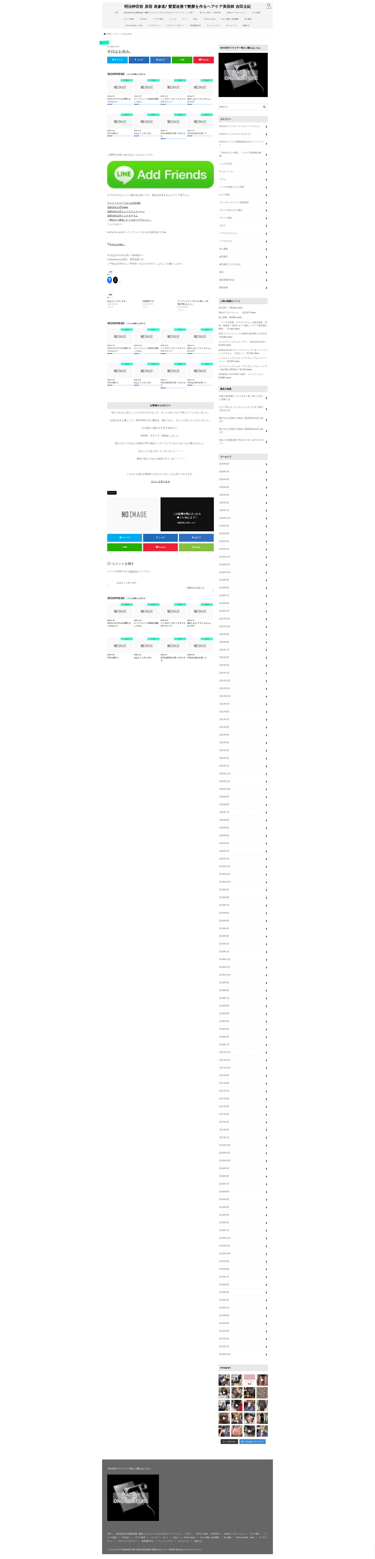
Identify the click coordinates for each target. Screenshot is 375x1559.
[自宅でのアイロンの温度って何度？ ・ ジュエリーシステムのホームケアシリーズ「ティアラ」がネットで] (249, 1418)
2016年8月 (224, 1176)
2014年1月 (224, 1346)
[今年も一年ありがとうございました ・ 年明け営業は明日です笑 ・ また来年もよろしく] (262, 1392)
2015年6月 (224, 1284)
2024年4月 (224, 526)
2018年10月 (225, 975)
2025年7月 (224, 471)
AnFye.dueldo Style (134, 25)
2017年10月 (225, 1068)
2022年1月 (224, 673)
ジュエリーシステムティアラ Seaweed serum (242, 342)
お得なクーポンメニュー (236, 13)
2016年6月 (224, 1191)
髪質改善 (223, 287)
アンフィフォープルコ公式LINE (124, 203)
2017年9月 (224, 1075)
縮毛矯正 (223, 256)
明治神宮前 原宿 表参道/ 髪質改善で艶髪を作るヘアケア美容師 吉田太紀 (187, 6)
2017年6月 (224, 1098)
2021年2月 (224, 758)
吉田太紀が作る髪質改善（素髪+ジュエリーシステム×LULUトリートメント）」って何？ (159, 13)
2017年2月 (224, 1130)
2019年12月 (225, 866)
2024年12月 (225, 518)
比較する (246, 25)
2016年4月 (224, 1207)
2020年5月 (224, 828)
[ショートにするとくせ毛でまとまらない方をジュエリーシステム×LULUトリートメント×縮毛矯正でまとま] (224, 1418)
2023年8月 (224, 588)
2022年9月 (224, 634)
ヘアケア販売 (158, 19)
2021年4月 (224, 742)
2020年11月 (224, 781)
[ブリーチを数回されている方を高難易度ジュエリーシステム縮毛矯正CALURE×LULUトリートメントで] (224, 1392)
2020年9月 (224, 797)
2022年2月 (224, 665)
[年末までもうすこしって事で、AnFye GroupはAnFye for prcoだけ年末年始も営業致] (262, 1418)
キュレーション (227, 171)
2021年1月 (224, 766)
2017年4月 (224, 1114)
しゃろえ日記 (225, 163)
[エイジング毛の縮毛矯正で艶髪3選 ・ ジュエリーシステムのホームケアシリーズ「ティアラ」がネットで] (237, 1392)
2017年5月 (224, 1106)
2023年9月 (224, 580)
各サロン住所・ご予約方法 (210, 13)
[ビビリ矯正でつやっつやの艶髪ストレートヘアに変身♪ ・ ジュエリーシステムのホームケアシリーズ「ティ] (224, 1431)
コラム (222, 179)
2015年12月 (225, 1238)
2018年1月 (224, 1044)
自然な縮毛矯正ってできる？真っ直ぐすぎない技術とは (241, 397)
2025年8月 (224, 464)
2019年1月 (224, 951)
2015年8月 (224, 1269)
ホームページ (231, 25)
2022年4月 (224, 657)
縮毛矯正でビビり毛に (230, 264)
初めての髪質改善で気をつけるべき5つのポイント (241, 441)
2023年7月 (224, 595)
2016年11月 (224, 1153)
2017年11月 (224, 1060)
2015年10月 (225, 1253)
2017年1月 (224, 1137)
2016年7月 (224, 1184)
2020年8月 (224, 804)
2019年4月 (224, 928)
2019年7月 (224, 905)
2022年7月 (224, 650)
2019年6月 (224, 913)
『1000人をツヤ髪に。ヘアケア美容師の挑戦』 (240, 154)
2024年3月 (224, 533)
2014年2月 (224, 1339)
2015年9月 (224, 1261)
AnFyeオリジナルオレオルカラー (235, 134)
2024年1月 (224, 549)
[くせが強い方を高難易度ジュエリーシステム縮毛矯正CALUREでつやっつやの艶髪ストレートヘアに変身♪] (224, 1380)
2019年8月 (224, 897)
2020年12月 (225, 773)
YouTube (143, 19)
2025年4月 (224, 487)
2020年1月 (224, 859)
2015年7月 (224, 1277)
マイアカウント (155, 25)
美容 (221, 272)
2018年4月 (224, 1021)
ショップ (172, 19)
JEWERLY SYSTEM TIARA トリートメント (241, 374)
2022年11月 (224, 619)
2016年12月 (225, 1145)
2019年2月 (224, 944)
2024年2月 (224, 541)
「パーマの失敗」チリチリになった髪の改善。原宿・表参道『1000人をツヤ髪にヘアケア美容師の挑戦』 (243, 325)
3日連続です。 (149, 301)
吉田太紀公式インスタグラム (122, 215)
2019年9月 (224, 889)
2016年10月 (225, 1160)
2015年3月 (224, 1300)
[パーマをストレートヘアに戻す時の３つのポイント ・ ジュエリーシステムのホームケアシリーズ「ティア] (262, 1405)
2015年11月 (224, 1246)
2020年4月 (224, 835)
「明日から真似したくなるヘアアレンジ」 (129, 220)
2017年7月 (224, 1091)
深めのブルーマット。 (230, 312)
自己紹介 (223, 308)
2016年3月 (224, 1215)
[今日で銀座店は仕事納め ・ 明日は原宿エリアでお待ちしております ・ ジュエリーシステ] (224, 1405)
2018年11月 (224, 967)
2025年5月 (224, 479)
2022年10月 (225, 626)
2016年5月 (224, 1199)
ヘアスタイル (225, 241)
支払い (195, 19)
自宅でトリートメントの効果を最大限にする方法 (243, 333)
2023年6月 (224, 603)
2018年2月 (224, 1037)
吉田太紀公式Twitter (117, 207)
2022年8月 (224, 642)
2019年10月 (225, 882)
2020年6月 (224, 820)
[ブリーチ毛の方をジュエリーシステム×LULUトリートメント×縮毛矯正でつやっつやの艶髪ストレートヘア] (262, 1380)
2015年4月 (224, 1292)
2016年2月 (224, 1222)
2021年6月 (224, 727)
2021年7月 (224, 719)
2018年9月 (224, 982)
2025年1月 (224, 510)
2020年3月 (224, 843)
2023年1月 (224, 611)
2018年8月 (224, 990)
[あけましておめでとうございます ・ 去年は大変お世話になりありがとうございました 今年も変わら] (249, 1392)
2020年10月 (225, 789)
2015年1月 (224, 1308)
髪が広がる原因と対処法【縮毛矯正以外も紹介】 (241, 419)
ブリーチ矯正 (129, 19)
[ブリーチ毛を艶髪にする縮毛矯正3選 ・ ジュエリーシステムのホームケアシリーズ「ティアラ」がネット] (237, 1431)
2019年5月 (224, 921)
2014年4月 (224, 1323)
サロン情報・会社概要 (229, 19)
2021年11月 (224, 688)
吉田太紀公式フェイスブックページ (126, 211)
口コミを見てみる (160, 481)
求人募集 (247, 19)
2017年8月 (224, 1083)
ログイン (134, 571)
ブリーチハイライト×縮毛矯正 (234, 202)
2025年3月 (224, 495)
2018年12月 (225, 959)
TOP (116, 13)
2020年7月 (224, 812)
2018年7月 (224, 998)
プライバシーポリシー (175, 25)
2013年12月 (225, 1354)
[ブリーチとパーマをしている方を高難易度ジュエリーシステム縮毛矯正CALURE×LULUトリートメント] (249, 1431)
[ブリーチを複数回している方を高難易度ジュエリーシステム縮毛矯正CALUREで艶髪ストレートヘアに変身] (237, 1405)
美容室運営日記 (227, 280)
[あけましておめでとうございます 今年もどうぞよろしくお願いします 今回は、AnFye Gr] (249, 1380)
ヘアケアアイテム (228, 233)
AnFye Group (209, 19)
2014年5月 (224, 1315)
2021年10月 (225, 696)
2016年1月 (224, 1230)
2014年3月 (224, 1331)
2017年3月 (224, 1122)
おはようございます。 (117, 301)
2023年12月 (225, 557)
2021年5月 (224, 735)
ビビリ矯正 (256, 13)
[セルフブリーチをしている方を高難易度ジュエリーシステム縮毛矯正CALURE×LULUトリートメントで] (237, 1418)
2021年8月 (224, 711)
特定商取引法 (195, 25)
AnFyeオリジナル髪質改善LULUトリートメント (241, 143)
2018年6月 (224, 1006)
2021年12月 (225, 680)
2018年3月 (224, 1029)
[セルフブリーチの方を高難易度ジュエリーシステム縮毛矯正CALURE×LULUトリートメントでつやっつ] (249, 1405)
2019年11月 (224, 874)
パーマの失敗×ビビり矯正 (232, 187)
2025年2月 (224, 502)
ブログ (113, 493)
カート (184, 19)
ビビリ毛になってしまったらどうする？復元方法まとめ (241, 408)
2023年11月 (224, 564)
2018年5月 (224, 1013)
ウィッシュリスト (213, 25)
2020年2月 (224, 851)
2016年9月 (224, 1168)
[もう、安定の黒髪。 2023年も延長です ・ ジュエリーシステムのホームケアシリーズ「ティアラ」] (237, 1380)
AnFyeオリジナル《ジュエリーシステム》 (240, 126)
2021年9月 (224, 704)
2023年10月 (225, 572)
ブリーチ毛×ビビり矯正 (230, 210)
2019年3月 (224, 936)
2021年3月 (224, 750)
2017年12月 (225, 1052)
